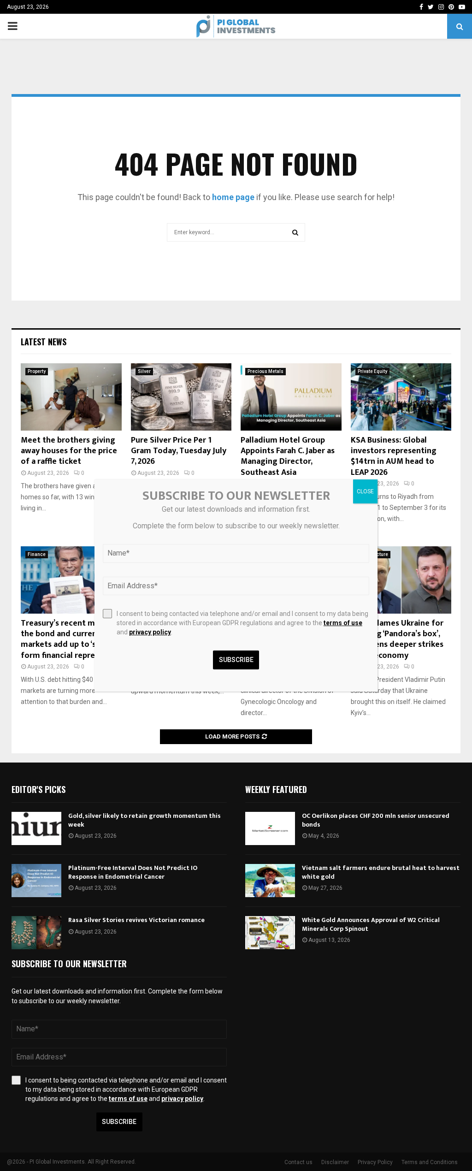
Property (37, 371)
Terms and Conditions (429, 1162)
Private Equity (372, 371)
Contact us (298, 1162)
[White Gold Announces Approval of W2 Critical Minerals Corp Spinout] (270, 932)
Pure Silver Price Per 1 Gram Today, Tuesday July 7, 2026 (178, 451)
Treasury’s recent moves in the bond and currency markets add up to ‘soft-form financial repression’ (71, 639)
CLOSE (365, 491)
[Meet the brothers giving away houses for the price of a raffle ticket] (71, 397)
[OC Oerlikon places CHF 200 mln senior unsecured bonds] (270, 828)
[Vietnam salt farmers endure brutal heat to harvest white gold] (270, 880)
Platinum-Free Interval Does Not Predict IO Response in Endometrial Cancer (132, 872)
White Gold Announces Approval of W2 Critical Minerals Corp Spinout (371, 924)
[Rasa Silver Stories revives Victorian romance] (36, 932)
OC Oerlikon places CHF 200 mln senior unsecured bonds (375, 819)
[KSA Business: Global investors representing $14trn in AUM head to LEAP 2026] (401, 397)
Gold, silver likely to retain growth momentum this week (144, 819)
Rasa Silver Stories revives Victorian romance (136, 920)
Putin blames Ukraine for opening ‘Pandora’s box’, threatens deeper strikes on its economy (397, 639)
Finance (37, 554)
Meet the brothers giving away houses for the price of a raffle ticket (69, 451)
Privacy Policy (375, 1162)
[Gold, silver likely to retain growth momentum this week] (36, 828)
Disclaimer (335, 1162)
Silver (144, 371)
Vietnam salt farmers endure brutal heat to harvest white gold (381, 872)
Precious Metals (265, 371)
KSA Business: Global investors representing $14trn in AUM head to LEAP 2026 (394, 456)
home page (233, 197)
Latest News (43, 342)
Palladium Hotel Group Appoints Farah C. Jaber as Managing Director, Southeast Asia (288, 456)
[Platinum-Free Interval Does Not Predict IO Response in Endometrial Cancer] (36, 880)
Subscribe (119, 1121)
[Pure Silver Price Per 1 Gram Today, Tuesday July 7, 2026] (181, 397)
